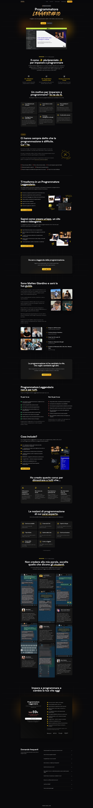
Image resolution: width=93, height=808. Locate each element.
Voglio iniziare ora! (25, 468)
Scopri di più (49, 23)
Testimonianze (63, 1)
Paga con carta (33, 718)
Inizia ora (43, 23)
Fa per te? (51, 1)
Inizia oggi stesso (46, 269)
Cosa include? (57, 1)
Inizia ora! (70, 1)
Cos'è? (47, 1)
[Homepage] (22, 1)
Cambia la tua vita (46, 374)
